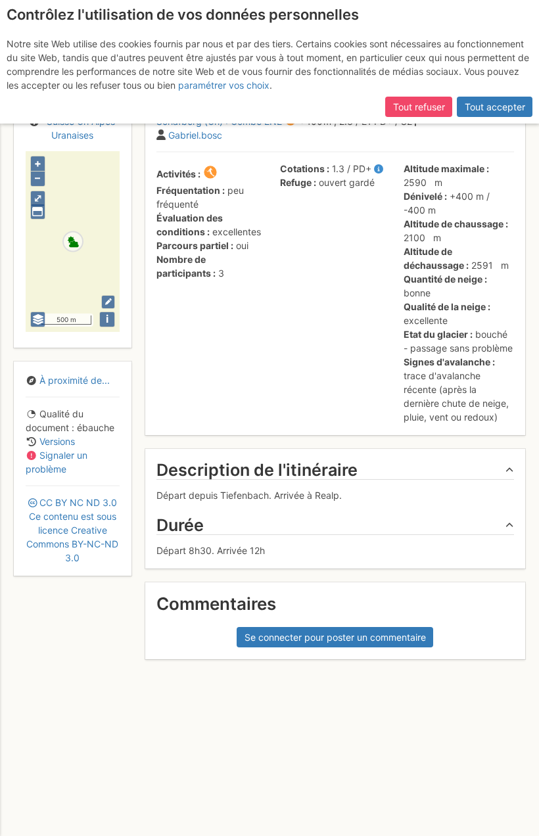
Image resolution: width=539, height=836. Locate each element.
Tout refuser (419, 106)
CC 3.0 (72, 530)
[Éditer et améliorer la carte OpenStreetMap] (108, 302)
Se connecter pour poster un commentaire (335, 637)
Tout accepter (495, 106)
